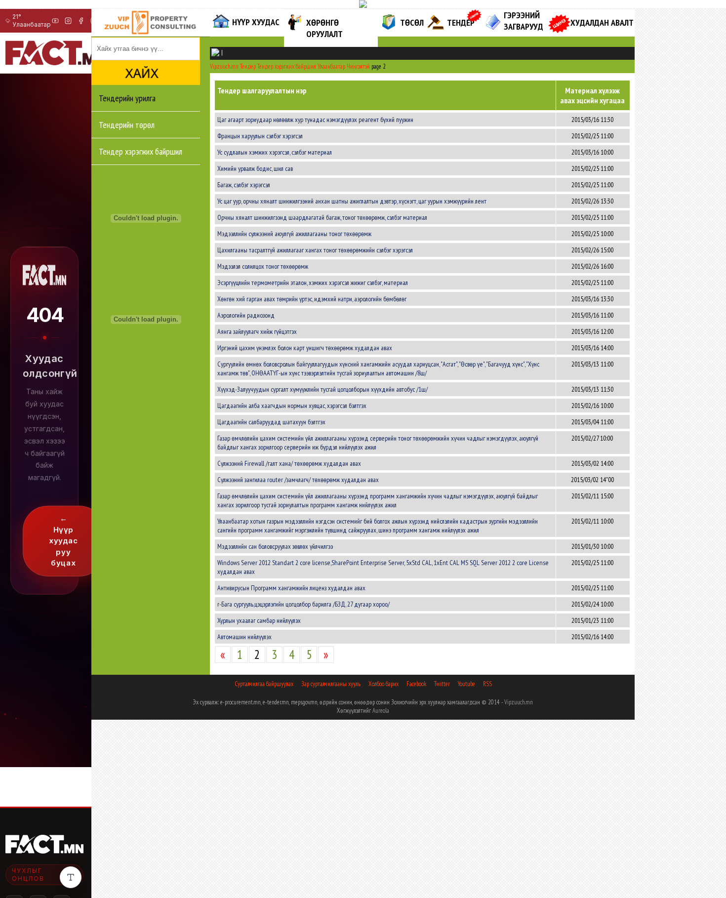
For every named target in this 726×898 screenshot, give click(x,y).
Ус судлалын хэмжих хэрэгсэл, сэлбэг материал (274, 152)
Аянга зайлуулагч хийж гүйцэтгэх (257, 331)
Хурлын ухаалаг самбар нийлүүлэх (259, 620)
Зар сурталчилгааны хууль (331, 684)
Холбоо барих (383, 684)
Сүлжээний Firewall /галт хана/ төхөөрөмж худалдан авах (289, 463)
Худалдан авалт (602, 22)
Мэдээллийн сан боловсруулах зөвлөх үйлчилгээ (275, 546)
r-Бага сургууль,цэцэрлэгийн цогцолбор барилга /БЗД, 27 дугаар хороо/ (303, 604)
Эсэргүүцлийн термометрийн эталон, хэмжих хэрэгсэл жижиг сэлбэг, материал (312, 282)
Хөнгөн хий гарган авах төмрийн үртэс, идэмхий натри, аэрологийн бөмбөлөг (311, 298)
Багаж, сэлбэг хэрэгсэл (243, 184)
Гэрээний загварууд (523, 20)
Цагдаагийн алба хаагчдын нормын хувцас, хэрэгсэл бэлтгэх (291, 405)
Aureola (380, 710)
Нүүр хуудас (256, 22)
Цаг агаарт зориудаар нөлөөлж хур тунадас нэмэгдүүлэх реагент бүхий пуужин (315, 119)
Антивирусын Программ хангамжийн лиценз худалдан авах (291, 587)
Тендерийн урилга (127, 98)
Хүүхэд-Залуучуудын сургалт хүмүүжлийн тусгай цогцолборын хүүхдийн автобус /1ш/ (322, 389)
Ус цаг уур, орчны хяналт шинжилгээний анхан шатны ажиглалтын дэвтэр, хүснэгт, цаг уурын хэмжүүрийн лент (351, 201)
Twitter (442, 684)
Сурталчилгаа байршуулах (264, 684)
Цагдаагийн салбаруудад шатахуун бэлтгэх (271, 421)
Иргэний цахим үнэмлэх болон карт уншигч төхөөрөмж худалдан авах (304, 347)
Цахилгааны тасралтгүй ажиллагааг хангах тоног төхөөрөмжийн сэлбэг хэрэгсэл (315, 249)
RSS (487, 684)
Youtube (466, 684)
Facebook (416, 684)
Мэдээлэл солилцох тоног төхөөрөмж (262, 266)
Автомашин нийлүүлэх (244, 636)
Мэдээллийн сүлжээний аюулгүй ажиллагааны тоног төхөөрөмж (294, 233)
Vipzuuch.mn (518, 702)
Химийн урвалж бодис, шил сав (255, 168)
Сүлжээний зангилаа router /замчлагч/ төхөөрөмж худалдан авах (298, 479)
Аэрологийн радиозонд (246, 315)
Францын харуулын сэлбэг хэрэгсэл (260, 135)
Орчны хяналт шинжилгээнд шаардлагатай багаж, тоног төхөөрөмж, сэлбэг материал (322, 217)
